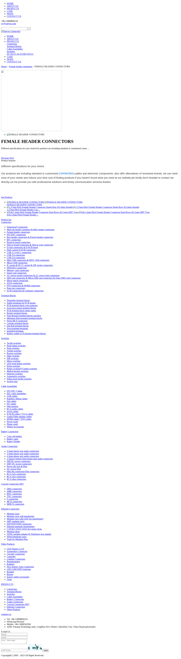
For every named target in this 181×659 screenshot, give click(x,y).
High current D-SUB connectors (21, 250)
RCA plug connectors (16, 479)
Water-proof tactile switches (19, 379)
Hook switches (13, 366)
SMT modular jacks (15, 521)
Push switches (13, 348)
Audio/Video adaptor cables (19, 416)
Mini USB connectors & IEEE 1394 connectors (28, 260)
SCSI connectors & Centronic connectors (25, 291)
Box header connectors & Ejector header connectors (30, 237)
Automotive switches (16, 376)
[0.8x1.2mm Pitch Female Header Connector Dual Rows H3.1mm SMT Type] (42, 212)
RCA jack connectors (16, 474)
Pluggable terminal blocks (18, 300)
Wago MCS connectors (17, 321)
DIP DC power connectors (19, 461)
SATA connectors (14, 283)
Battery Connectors (9, 431)
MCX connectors (14, 501)
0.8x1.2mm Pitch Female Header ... (22, 215)
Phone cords (12, 424)
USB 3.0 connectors (16, 255)
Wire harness (12, 406)
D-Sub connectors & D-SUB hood (22, 247)
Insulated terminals (15, 331)
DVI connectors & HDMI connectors (23, 285)
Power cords (12, 421)
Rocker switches (14, 353)
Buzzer (10, 574)
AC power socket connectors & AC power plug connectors (33, 275)
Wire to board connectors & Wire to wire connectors (30, 245)
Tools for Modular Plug (17, 539)
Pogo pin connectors (16, 288)
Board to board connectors (18, 242)
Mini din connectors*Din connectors (23, 471)
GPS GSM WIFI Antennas (19, 569)
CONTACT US (14, 16)
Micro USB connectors (17, 263)
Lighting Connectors (16, 559)
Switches (11, 51)
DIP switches (13, 358)
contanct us (6, 614)
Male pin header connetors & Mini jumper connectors (30, 229)
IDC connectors (14, 240)
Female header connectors (20, 66)
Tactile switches (14, 343)
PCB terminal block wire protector (22, 305)
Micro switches (13, 361)
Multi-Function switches (17, 371)
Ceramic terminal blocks (17, 323)
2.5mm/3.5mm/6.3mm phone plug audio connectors (30, 459)
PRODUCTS (13, 8)
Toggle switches (14, 351)
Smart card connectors (17, 273)
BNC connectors (14, 494)
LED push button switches (19, 363)
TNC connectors (14, 496)
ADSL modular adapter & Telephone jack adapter (29, 534)
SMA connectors (14, 489)
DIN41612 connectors (17, 268)
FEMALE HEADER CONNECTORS (24, 204)
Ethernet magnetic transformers (21, 526)
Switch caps (12, 381)
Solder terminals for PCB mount (21, 303)
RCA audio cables (15, 409)
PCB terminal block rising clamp (21, 310)
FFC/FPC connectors (16, 234)
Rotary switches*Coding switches (22, 368)
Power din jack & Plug (17, 466)
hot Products (6, 197)
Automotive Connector (17, 551)
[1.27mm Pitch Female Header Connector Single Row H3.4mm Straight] (40, 207)
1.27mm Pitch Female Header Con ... (23, 210)
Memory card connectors (18, 270)
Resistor (10, 572)
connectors (66, 173)
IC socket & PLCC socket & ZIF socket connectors (30, 265)
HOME (10, 3)
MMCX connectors (15, 504)
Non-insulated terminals (17, 328)
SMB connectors (14, 491)
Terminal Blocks (14, 46)
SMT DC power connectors (19, 464)
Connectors (12, 44)
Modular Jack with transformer (20, 516)
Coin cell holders (14, 436)
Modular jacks (13, 514)
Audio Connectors (9, 446)
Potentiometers (13, 561)
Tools (9, 579)
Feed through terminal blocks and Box (24, 315)
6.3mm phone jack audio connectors (23, 456)
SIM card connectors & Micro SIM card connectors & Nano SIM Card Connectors (44, 278)
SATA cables (12, 411)
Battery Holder (13, 441)
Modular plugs (13, 531)
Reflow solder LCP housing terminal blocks (26, 333)
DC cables (11, 404)
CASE (10, 11)
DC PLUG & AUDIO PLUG (20, 54)
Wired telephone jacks (16, 536)
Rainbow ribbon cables (17, 398)
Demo (4, 66)
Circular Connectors (16, 554)
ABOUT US (12, 6)
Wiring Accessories (15, 427)
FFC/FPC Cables (14, 391)
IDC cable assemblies (16, 393)
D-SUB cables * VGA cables (20, 414)
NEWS (10, 13)
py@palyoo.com (8, 23)
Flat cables (11, 401)
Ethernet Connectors (10, 509)
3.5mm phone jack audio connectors (23, 453)
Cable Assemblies (15, 49)
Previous (5, 158)
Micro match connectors (17, 280)
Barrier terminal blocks (17, 313)
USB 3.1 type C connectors (19, 252)
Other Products (8, 544)
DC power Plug (14, 469)
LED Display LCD (15, 549)
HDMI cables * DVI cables (19, 419)
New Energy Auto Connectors (20, 567)
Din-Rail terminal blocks (18, 326)
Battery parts (12, 439)
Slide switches (13, 356)
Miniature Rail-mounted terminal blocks (24, 318)
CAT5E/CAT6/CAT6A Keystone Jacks (24, 529)
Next (11, 158)
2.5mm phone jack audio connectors (23, 451)
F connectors (12, 499)
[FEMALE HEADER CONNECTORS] (26, 202)
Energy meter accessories (18, 577)
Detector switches (15, 374)
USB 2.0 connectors (16, 257)
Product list (6, 219)
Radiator (10, 564)
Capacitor (11, 556)
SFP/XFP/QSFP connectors (19, 524)
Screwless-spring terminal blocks (21, 308)
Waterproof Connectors (17, 227)
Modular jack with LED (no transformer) (25, 519)
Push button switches (16, 346)
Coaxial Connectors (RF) (12, 484)
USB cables (12, 396)
